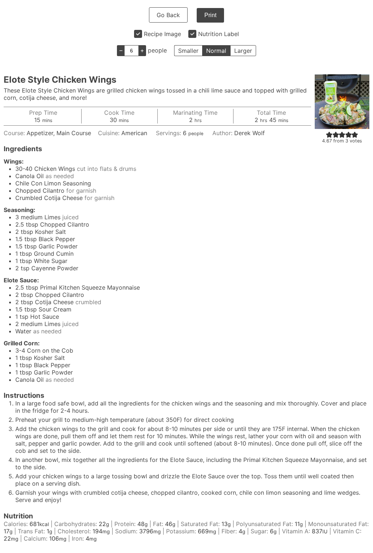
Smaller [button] (188, 50)
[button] (329, 134)
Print (210, 15)
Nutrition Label (218, 34)
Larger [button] (243, 50)
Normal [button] (216, 50)
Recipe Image (162, 34)
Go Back (168, 15)
